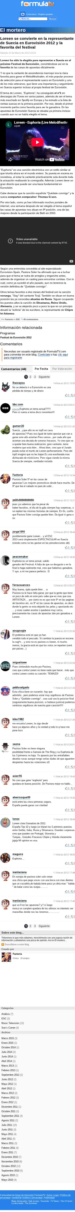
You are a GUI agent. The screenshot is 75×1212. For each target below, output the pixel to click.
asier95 (17, 776)
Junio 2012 (8, 1079)
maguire (18, 854)
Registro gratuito (45, 14)
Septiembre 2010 (12, 1170)
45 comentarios (30, 319)
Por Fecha (41, 368)
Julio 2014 (8, 1052)
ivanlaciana (20, 872)
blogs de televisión (24, 1195)
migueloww (20, 662)
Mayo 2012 (9, 1084)
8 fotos (16, 958)
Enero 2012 (9, 1102)
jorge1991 (19, 531)
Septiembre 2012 (12, 1074)
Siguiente (44, 376)
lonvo (16, 819)
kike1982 (18, 719)
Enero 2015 (9, 1042)
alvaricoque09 (21, 797)
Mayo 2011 (8, 1134)
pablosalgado (21, 687)
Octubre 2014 (10, 1047)
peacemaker (20, 556)
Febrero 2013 (10, 1070)
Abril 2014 (8, 1061)
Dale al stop (33, 1201)
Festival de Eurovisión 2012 (15, 337)
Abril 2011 (8, 1138)
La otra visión (17, 1203)
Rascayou (19, 383)
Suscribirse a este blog (16, 944)
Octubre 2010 (10, 1166)
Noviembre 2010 (11, 1161)
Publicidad (49, 1197)
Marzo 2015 (9, 1038)
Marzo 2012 (9, 1093)
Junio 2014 (8, 1056)
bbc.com (18, 404)
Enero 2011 (9, 1152)
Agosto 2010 (9, 1175)
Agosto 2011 (9, 1120)
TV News (55, 1201)
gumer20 (18, 426)
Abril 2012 (8, 1088)
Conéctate (44, 354)
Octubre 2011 (10, 1111)
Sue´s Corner (10, 1027)
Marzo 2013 (9, 1065)
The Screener (31, 1203)
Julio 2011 (9, 1125)
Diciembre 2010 (11, 1157)
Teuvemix (44, 1201)
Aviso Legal (53, 1195)
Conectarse (31, 14)
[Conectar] (23, 14)
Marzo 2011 (9, 1143)
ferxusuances (21, 585)
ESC (18, 319)
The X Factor (66, 1201)
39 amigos (24, 958)
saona (16, 744)
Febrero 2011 (10, 1147)
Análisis (7, 1014)
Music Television (12, 1023)
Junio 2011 (8, 1129)
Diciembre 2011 (11, 1106)
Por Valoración (62, 368)
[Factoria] (6, 961)
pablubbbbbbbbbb (23, 500)
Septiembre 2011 (12, 1115)
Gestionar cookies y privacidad (27, 1197)
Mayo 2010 (9, 1179)
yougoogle (19, 630)
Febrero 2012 (10, 1097)
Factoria (9, 319)
